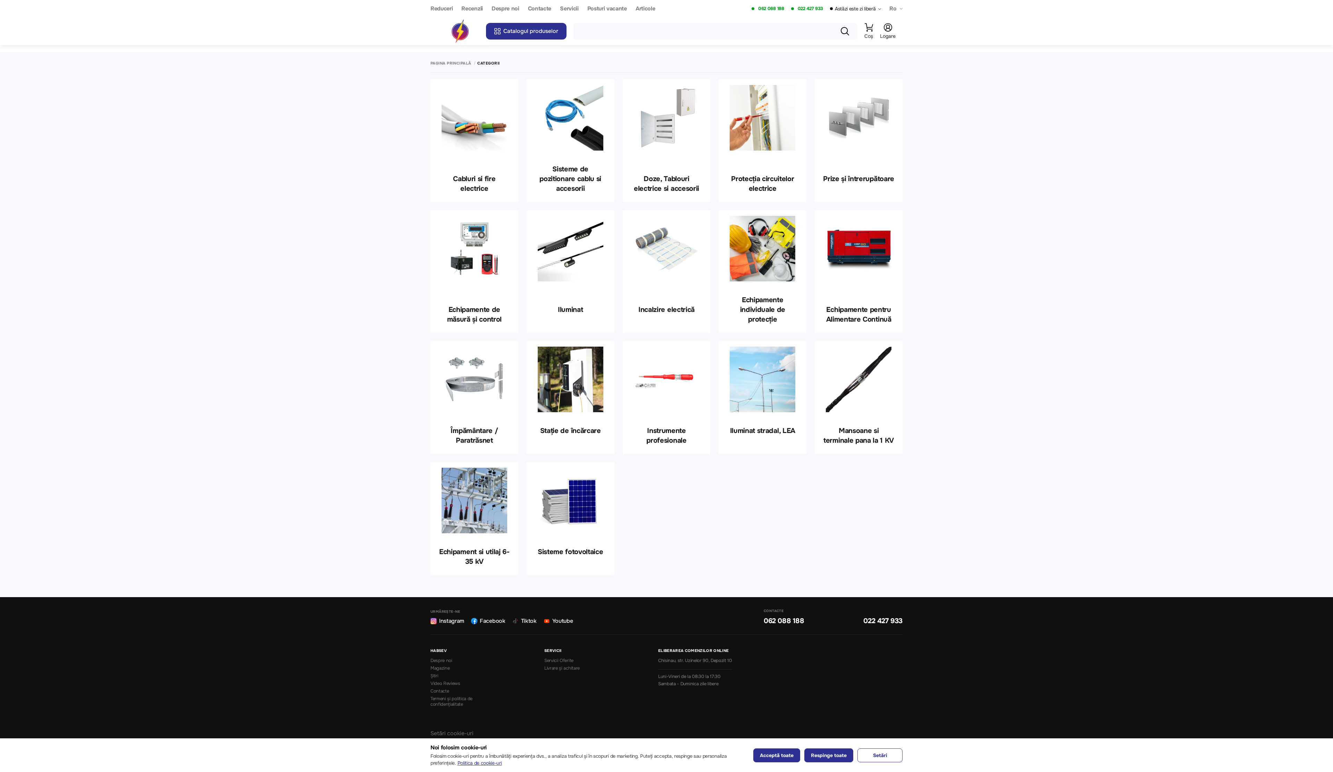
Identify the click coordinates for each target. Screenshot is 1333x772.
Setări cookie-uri (451, 733)
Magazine (440, 668)
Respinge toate (829, 755)
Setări (880, 755)
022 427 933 (810, 8)
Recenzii (472, 9)
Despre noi (505, 9)
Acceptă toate (777, 755)
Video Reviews (445, 683)
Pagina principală (450, 63)
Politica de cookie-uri (480, 763)
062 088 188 (771, 8)
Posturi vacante (607, 9)
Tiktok (529, 621)
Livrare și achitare (562, 668)
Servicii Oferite (558, 660)
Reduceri (441, 9)
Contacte (539, 9)
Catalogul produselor (530, 31)
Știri (434, 676)
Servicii (569, 9)
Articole (645, 9)
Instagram (451, 621)
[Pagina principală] (460, 31)
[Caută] (845, 31)
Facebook (492, 621)
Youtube (562, 621)
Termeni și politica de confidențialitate (451, 701)
